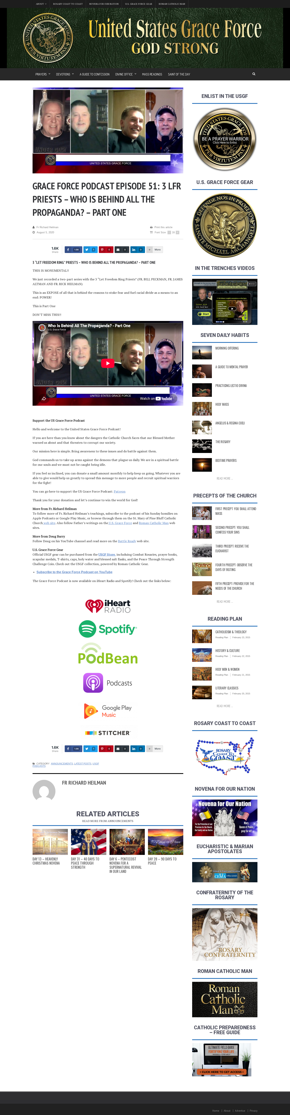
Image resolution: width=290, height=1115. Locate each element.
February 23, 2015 (241, 637)
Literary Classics (226, 688)
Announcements (62, 763)
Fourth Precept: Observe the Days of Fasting (233, 567)
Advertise (240, 1110)
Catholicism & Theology (230, 632)
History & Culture (227, 650)
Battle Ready (127, 541)
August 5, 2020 (45, 232)
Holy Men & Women (227, 669)
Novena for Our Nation (104, 3)
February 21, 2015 (241, 675)
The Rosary (222, 441)
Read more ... (225, 478)
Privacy (253, 1110)
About (227, 1110)
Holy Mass (222, 404)
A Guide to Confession (94, 74)
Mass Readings (152, 74)
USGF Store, (107, 554)
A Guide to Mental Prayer (231, 367)
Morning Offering (227, 348)
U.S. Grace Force (120, 523)
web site (49, 523)
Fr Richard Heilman (47, 227)
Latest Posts (82, 763)
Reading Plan (221, 637)
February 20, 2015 (241, 693)
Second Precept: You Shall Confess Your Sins (232, 530)
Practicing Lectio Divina (231, 385)
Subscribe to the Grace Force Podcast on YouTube (74, 572)
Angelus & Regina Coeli (230, 423)
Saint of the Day (179, 74)
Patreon (119, 491)
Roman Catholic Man (172, 3)
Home (215, 1110)
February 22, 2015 (241, 656)
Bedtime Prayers (226, 460)
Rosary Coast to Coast (68, 3)
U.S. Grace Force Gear (138, 3)
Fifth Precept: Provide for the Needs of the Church (234, 586)
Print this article (163, 227)
